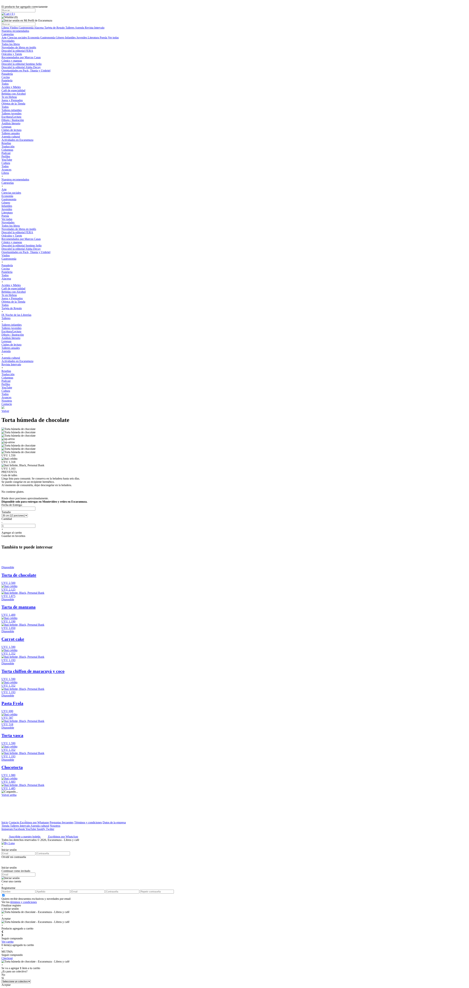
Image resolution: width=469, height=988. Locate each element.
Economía (34, 37)
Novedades (7, 40)
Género (60, 37)
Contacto (6, 404)
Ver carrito (7, 941)
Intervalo (25, 825)
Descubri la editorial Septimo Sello (21, 63)
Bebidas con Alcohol (13, 93)
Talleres (70, 27)
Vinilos (14, 27)
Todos (5, 83)
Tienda (5, 825)
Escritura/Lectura (11, 116)
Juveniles (82, 37)
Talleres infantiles (11, 110)
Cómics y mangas (11, 60)
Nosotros (6, 400)
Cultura (5, 163)
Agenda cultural (10, 136)
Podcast (5, 153)
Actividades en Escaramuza (17, 139)
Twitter (50, 829)
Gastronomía (26, 27)
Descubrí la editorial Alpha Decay (21, 67)
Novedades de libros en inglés (18, 47)
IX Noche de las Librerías (16, 314)
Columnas (7, 149)
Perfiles (5, 156)
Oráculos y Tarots (11, 54)
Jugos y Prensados (12, 100)
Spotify (41, 829)
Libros (5, 27)
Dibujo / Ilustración (12, 120)
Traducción (7, 146)
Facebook (19, 829)
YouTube (6, 159)
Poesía (104, 37)
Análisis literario (10, 123)
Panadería (7, 73)
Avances (6, 169)
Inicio (4, 822)
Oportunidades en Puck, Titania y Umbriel (25, 70)
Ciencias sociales (17, 37)
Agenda (80, 27)
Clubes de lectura (11, 130)
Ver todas (113, 37)
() (12, 13)
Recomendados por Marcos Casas (21, 57)
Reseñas (6, 143)
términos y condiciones (23, 902)
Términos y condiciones (88, 822)
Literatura (94, 37)
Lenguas (6, 126)
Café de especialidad (13, 90)
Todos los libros (10, 44)
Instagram (7, 829)
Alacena (39, 27)
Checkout (7, 958)
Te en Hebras (9, 97)
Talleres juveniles (11, 113)
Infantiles (70, 37)
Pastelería (6, 80)
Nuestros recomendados (15, 30)
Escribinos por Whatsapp (34, 822)
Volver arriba (8, 794)
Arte (4, 37)
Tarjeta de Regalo (54, 27)
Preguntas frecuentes (61, 822)
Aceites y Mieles (11, 87)
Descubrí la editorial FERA (17, 50)
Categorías (7, 34)
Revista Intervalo (94, 27)
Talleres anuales (10, 133)
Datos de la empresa (114, 822)
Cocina (5, 77)
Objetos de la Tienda (13, 103)
